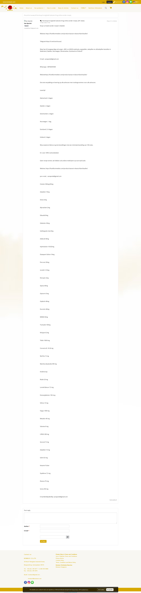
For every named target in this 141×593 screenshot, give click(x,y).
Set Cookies (101, 589)
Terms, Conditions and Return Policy (66, 562)
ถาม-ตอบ (32, 15)
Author (27, 526)
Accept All (110, 589)
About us (29, 8)
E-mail (26, 531)
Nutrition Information (95, 8)
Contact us (74, 8)
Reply (44, 541)
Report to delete (112, 21)
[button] (106, 8)
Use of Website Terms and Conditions (66, 556)
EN (136, 2)
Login (103, 2)
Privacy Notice (60, 558)
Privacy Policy (75, 589)
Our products (38, 8)
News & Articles (63, 8)
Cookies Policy (60, 560)
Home (21, 8)
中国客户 (83, 8)
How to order (51, 8)
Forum (26, 15)
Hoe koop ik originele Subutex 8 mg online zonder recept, (53, 15)
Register (109, 2)
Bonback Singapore (61, 567)
